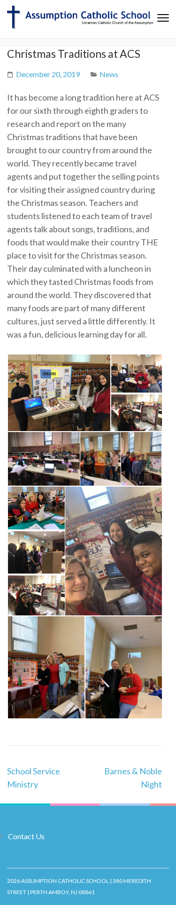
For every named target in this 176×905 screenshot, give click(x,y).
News (108, 74)
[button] (58, 393)
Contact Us (26, 836)
